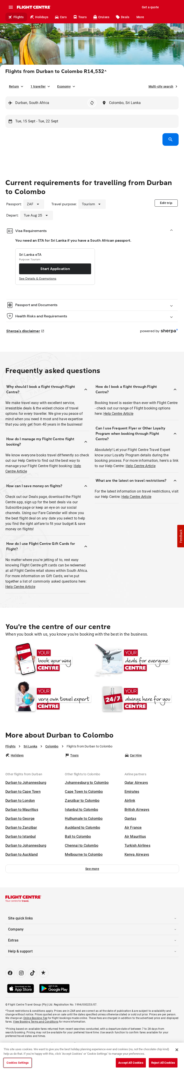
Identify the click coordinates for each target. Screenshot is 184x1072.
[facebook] (10, 973)
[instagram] (21, 973)
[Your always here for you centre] (135, 698)
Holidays (41, 17)
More (140, 17)
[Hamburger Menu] (10, 7)
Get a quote (150, 7)
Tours (82, 17)
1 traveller (38, 86)
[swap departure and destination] (92, 102)
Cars (63, 17)
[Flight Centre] (33, 7)
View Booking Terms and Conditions (35, 1021)
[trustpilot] (43, 973)
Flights (18, 17)
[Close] (177, 1050)
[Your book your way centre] (48, 660)
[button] (92, 868)
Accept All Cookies (130, 1062)
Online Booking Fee (35, 1018)
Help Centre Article (20, 587)
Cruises (103, 17)
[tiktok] (32, 973)
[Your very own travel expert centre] (48, 698)
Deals (125, 17)
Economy (63, 86)
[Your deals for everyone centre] (135, 660)
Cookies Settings (18, 1062)
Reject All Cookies (163, 1062)
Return (14, 86)
